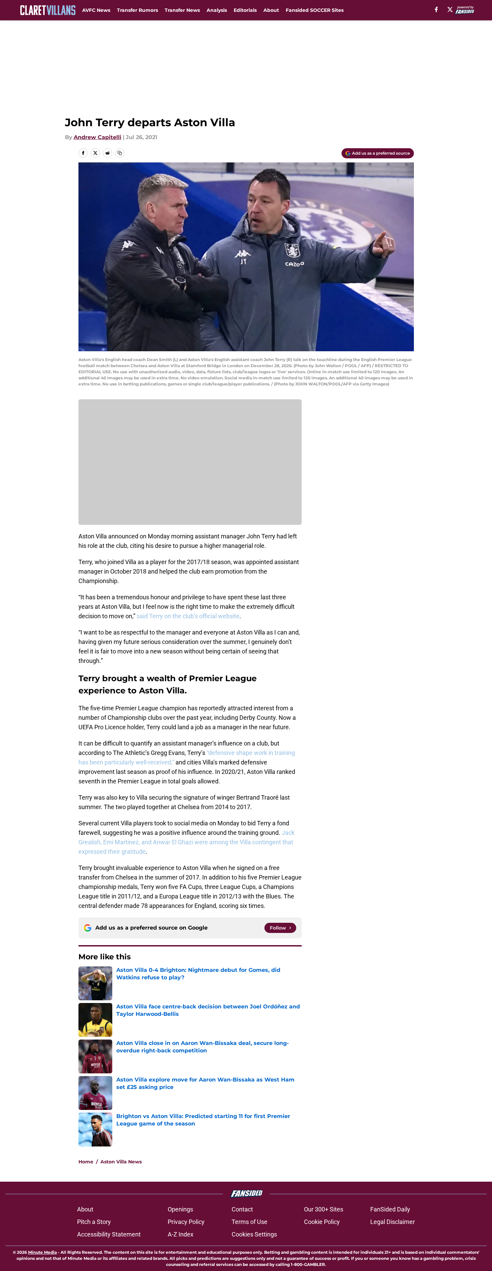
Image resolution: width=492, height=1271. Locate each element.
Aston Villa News (121, 1162)
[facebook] (436, 9)
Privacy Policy (186, 1221)
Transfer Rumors (137, 10)
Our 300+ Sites (323, 1209)
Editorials (245, 10)
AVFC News (96, 10)
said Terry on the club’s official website (188, 616)
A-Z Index (180, 1234)
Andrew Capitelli (97, 137)
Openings (180, 1209)
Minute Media (42, 1252)
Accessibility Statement (109, 1234)
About (271, 10)
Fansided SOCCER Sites (315, 10)
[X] (450, 9)
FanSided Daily (390, 1209)
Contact (242, 1209)
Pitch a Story (94, 1221)
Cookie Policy (322, 1221)
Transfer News (182, 10)
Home (85, 1162)
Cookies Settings (254, 1234)
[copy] (119, 153)
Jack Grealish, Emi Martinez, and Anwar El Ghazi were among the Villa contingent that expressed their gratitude (186, 842)
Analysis (217, 10)
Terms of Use (249, 1221)
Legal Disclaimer (392, 1221)
